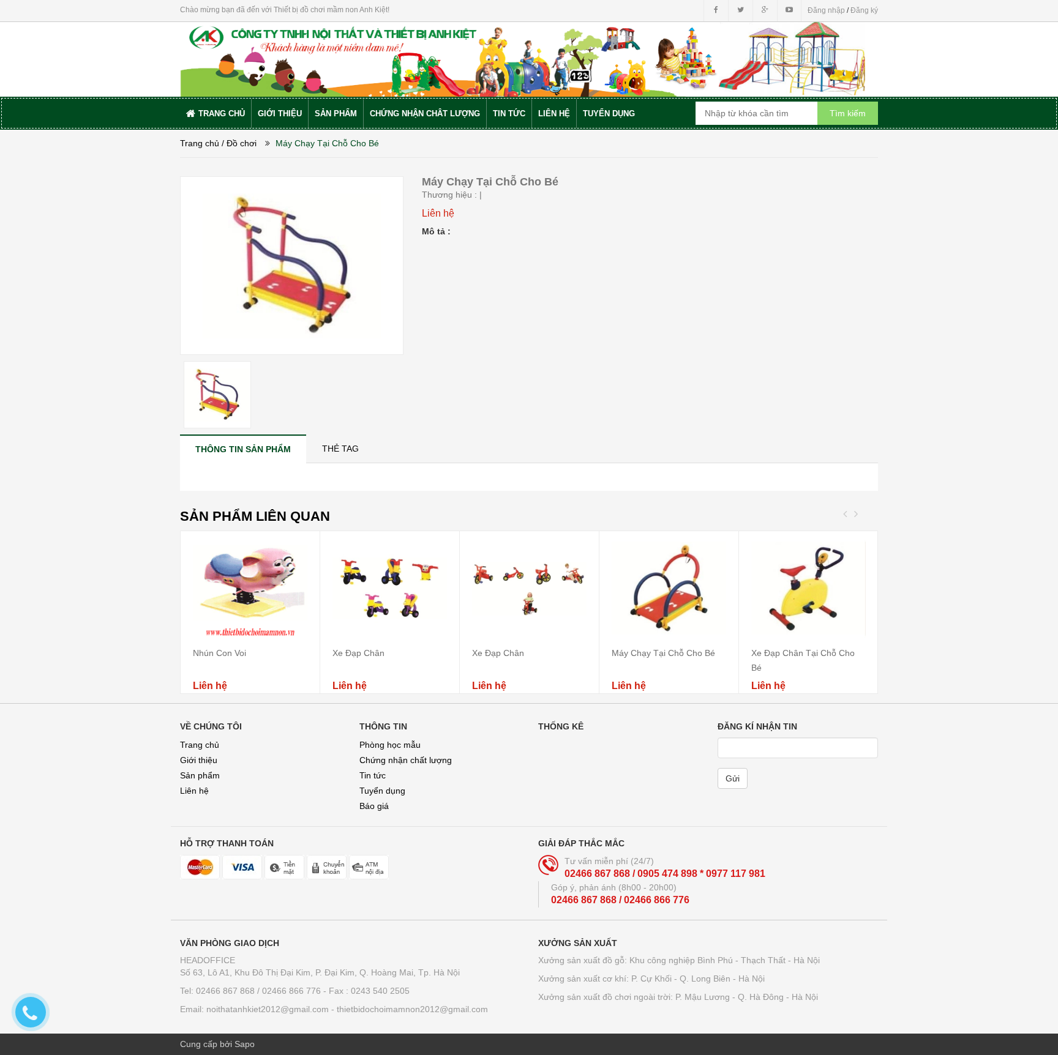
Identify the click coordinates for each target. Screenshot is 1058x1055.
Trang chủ (199, 745)
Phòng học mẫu (390, 745)
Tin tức (372, 775)
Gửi (733, 778)
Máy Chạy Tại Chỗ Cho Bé (663, 653)
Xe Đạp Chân (358, 653)
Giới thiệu (198, 760)
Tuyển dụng (382, 791)
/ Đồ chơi (239, 143)
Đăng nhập (826, 10)
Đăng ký (864, 10)
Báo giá (374, 806)
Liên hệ (194, 791)
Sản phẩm (200, 775)
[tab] (243, 448)
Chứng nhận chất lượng (405, 760)
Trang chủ (199, 143)
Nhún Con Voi (219, 653)
